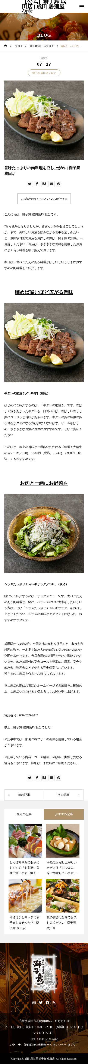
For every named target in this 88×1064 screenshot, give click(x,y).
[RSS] (54, 1002)
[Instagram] (34, 1002)
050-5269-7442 (48, 1039)
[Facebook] (47, 1002)
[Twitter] (41, 1002)
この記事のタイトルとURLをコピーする (44, 198)
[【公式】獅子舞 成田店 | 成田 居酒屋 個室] (44, 973)
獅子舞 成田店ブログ (44, 72)
